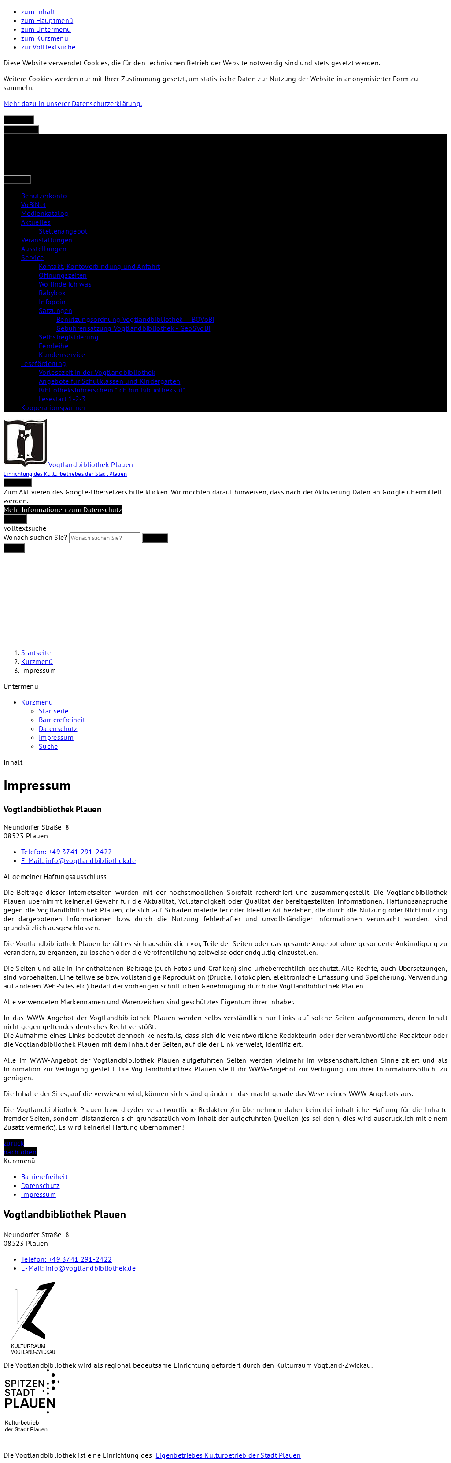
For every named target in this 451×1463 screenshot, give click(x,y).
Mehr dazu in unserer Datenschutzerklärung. (73, 103)
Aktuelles (36, 222)
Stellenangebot (63, 230)
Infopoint (53, 301)
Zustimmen (21, 129)
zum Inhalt (38, 11)
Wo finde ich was (65, 283)
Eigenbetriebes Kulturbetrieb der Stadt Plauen (228, 1455)
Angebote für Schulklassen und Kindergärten (109, 381)
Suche (48, 746)
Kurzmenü (37, 661)
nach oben (20, 1151)
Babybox (52, 292)
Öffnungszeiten (63, 275)
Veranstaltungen (47, 239)
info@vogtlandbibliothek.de (78, 860)
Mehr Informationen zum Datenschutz (63, 509)
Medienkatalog (44, 213)
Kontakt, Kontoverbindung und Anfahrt (99, 266)
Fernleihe (53, 345)
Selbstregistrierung (69, 336)
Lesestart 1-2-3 (62, 398)
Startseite (36, 652)
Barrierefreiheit (62, 719)
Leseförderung (43, 363)
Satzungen (55, 310)
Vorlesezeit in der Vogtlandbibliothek (97, 372)
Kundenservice (62, 354)
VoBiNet (33, 204)
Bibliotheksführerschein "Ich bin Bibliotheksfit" (112, 389)
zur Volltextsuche (48, 46)
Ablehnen (19, 120)
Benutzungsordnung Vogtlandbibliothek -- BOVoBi (135, 319)
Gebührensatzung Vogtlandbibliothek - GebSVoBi (133, 328)
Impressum (38, 670)
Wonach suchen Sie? (35, 537)
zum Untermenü (46, 29)
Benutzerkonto (44, 195)
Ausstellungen (44, 248)
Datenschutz (58, 728)
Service (32, 257)
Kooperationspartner (53, 407)
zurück (14, 1143)
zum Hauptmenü (47, 20)
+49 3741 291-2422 (66, 851)
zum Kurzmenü (44, 38)
